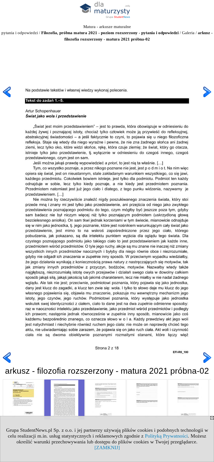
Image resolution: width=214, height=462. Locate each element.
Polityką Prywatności (166, 436)
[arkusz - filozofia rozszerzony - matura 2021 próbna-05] (188, 400)
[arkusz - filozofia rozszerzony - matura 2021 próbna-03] (106, 400)
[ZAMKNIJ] (107, 447)
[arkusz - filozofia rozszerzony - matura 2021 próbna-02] (64, 400)
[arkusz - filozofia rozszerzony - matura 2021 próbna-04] (147, 400)
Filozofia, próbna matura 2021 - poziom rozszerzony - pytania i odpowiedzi (110, 33)
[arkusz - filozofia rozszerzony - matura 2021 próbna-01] (23, 400)
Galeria (188, 33)
